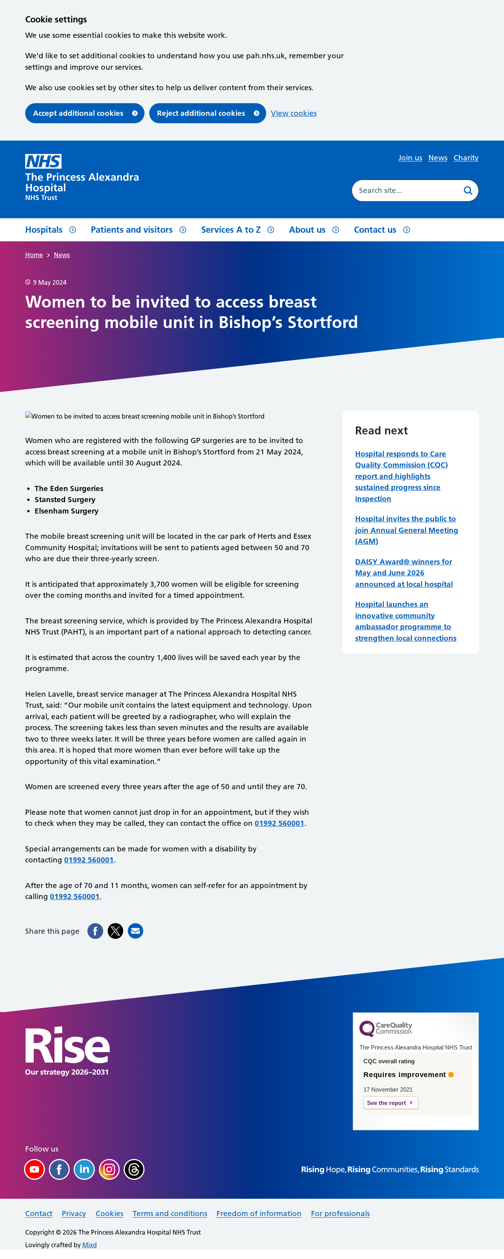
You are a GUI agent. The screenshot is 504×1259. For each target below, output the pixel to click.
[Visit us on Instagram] (109, 1169)
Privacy (74, 1213)
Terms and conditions (170, 1213)
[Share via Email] (135, 931)
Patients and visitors (132, 229)
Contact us (375, 229)
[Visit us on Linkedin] (84, 1169)
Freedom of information (259, 1213)
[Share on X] (115, 931)
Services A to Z (231, 229)
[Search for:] (404, 190)
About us (307, 229)
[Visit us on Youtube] (34, 1169)
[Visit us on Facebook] (59, 1169)
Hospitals (44, 229)
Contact (38, 1213)
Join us (410, 157)
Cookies (109, 1213)
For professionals (340, 1213)
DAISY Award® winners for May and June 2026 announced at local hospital (404, 573)
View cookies (294, 113)
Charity (466, 157)
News (437, 157)
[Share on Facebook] (95, 931)
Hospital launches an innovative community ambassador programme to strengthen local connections (405, 621)
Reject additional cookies (201, 113)
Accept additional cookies (78, 113)
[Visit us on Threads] (134, 1169)
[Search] (467, 190)
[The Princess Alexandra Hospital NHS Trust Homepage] (82, 177)
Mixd (89, 1245)
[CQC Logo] (385, 1035)
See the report (386, 1103)
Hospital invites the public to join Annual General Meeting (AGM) (406, 530)
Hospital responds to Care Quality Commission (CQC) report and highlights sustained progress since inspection (401, 476)
